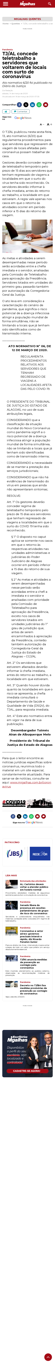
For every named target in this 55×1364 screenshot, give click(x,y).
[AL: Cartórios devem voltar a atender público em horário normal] (13, 885)
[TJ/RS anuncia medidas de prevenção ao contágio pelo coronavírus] (13, 962)
